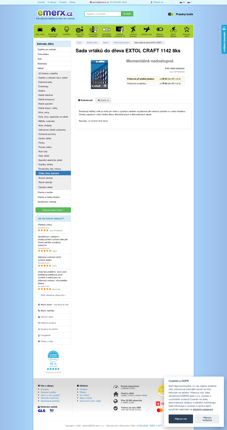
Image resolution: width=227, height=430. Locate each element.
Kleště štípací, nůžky (48, 108)
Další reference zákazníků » (53, 295)
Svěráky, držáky (45, 164)
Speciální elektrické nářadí (50, 160)
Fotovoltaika (43, 54)
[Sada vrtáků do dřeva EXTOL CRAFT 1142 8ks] (100, 74)
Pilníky (41, 143)
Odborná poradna (48, 322)
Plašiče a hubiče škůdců (49, 197)
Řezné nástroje (45, 182)
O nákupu (52, 2)
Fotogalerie (45, 335)
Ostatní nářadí (44, 138)
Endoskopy (43, 86)
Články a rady (46, 341)
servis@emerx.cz (100, 2)
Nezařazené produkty (50, 400)
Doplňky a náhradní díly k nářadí (52, 78)
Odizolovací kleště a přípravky (52, 130)
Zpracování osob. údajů (90, 400)
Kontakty (45, 389)
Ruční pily (42, 151)
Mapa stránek (86, 397)
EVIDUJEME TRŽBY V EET (149, 425)
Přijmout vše (181, 419)
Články (72, 2)
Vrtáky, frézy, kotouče (121, 42)
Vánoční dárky (46, 316)
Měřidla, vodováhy (46, 121)
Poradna (63, 2)
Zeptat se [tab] (104, 100)
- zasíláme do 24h (55, 304)
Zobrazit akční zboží (52, 210)
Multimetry (42, 63)
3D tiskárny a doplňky (48, 73)
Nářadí (105, 42)
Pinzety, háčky (45, 147)
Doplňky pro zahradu (47, 49)
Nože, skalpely (45, 125)
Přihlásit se (158, 2)
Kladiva (41, 91)
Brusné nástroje (46, 178)
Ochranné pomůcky (47, 134)
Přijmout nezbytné (207, 418)
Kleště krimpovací (46, 99)
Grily (40, 59)
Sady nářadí (43, 156)
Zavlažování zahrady (47, 202)
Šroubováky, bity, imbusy (49, 169)
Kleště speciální (45, 104)
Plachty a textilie (45, 192)
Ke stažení (85, 395)
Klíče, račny (43, 112)
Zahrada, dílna (92, 42)
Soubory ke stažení (49, 328)
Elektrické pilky (45, 82)
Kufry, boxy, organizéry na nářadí (53, 117)
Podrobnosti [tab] (86, 100)
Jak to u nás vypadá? (50, 395)
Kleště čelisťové (45, 95)
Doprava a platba (48, 392)
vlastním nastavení (203, 409)
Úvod (79, 42)
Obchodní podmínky (50, 397)
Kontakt (41, 2)
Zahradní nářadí (45, 187)
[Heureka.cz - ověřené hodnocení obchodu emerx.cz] (53, 362)
